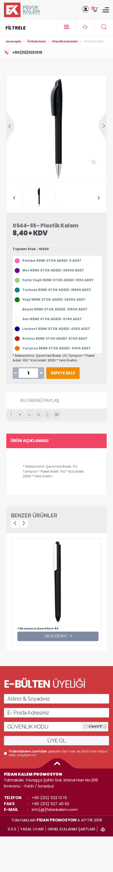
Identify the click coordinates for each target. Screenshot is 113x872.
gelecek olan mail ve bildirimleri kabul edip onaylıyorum (58, 753)
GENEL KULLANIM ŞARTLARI (71, 829)
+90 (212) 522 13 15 (49, 797)
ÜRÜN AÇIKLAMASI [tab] (30, 440)
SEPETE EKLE (63, 373)
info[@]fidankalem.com (55, 809)
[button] (85, 9)
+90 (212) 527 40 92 (50, 803)
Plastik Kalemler (65, 41)
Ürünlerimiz (36, 41)
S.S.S (12, 829)
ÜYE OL (56, 740)
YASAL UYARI (32, 829)
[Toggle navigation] (105, 9)
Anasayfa (13, 41)
